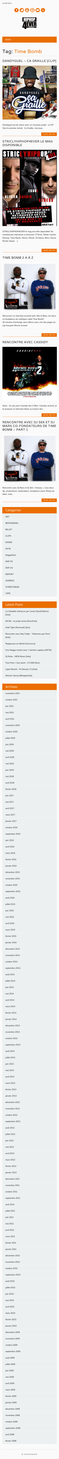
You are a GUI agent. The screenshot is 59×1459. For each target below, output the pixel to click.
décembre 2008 (12, 1409)
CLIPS (45, 134)
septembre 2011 (12, 1198)
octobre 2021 (11, 700)
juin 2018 (9, 770)
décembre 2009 (12, 1332)
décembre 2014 (12, 949)
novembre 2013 (12, 1032)
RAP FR (52, 134)
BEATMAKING (11, 523)
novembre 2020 (12, 725)
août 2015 (10, 898)
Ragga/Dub (10, 555)
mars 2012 (10, 1160)
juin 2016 (9, 840)
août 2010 (10, 1281)
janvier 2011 (10, 1249)
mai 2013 (9, 1070)
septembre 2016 (12, 834)
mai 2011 (9, 1223)
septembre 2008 (12, 1428)
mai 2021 (9, 712)
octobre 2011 (11, 1192)
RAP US (9, 568)
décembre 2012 (12, 1102)
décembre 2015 (12, 872)
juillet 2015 (10, 904)
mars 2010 (10, 1313)
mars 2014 (10, 1006)
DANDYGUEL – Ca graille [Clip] (29, 61)
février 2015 (10, 936)
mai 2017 (9, 802)
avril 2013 (9, 1077)
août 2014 (10, 974)
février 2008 (10, 1441)
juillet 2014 (10, 981)
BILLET (8, 529)
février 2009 (10, 1396)
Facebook (16, 10)
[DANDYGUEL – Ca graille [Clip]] (29, 119)
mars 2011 (10, 1236)
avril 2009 (9, 1383)
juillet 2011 (10, 1211)
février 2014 (10, 1013)
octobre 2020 (11, 731)
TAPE (7, 593)
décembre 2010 (12, 1255)
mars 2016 (10, 853)
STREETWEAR (12, 587)
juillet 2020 (10, 738)
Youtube (27, 10)
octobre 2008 (11, 1422)
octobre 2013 (11, 1038)
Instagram (32, 10)
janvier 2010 (11, 1326)
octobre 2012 (11, 1115)
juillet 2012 (10, 1134)
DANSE (8, 542)
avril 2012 (9, 1153)
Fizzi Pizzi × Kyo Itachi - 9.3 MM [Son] (22, 663)
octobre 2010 (11, 1268)
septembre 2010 (12, 1275)
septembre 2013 (12, 1045)
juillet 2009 (10, 1364)
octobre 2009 (11, 1345)
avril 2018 (9, 783)
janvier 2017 (11, 821)
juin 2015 (9, 910)
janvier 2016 (11, 866)
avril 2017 (9, 808)
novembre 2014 (12, 955)
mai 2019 (9, 763)
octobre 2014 (11, 962)
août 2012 (10, 1128)
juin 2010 (9, 1294)
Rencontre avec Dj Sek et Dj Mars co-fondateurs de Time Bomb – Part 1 (29, 425)
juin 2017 (9, 795)
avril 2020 (9, 757)
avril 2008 (9, 1434)
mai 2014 (9, 993)
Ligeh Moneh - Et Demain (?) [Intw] (21, 669)
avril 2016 (9, 846)
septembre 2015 (12, 891)
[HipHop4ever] (29, 29)
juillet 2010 (10, 1287)
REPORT (9, 574)
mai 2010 (9, 1300)
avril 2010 (9, 1307)
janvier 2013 (11, 1096)
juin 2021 (9, 706)
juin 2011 (9, 1217)
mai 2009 (9, 1377)
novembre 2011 (12, 1185)
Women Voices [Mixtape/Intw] (18, 675)
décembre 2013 (12, 1025)
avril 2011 (9, 1230)
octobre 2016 (11, 827)
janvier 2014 (11, 1019)
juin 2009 (9, 1370)
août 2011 (9, 1204)
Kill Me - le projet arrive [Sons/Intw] (21, 621)
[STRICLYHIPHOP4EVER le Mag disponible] (29, 225)
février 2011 (10, 1243)
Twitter (22, 10)
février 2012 (10, 1166)
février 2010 (10, 1319)
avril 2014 (9, 1000)
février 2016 (10, 859)
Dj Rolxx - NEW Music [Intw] (18, 656)
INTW (45, 250)
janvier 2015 (11, 942)
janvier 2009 (11, 1402)
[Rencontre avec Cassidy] (29, 400)
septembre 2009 (12, 1351)
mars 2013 (10, 1083)
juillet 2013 (10, 1057)
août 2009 (10, 1358)
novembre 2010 (12, 1262)
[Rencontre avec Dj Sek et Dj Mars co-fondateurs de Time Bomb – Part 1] (29, 482)
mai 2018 (9, 776)
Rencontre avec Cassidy (25, 342)
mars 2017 (10, 815)
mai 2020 (9, 751)
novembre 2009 (12, 1338)
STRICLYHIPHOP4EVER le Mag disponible (27, 143)
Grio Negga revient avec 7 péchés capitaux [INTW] (28, 650)
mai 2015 (9, 917)
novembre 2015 (12, 878)
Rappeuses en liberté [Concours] (20, 643)
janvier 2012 (11, 1172)
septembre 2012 (12, 1121)
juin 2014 (9, 987)
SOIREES (9, 580)
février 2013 (10, 1089)
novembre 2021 (12, 693)
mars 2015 (10, 930)
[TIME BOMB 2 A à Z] (29, 310)
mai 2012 (9, 1147)
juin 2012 (9, 1140)
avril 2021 (9, 719)
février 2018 (10, 789)
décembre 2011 (12, 1179)
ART (7, 517)
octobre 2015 (11, 885)
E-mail (38, 10)
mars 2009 (10, 1390)
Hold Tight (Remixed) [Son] (17, 627)
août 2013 (10, 1051)
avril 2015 (9, 923)
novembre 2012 (12, 1108)
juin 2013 (9, 1064)
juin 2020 (9, 744)
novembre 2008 (12, 1415)
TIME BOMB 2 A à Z (17, 258)
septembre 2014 (12, 968)
